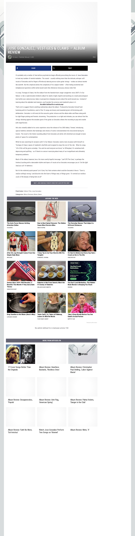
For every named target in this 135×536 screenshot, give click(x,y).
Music (36, 194)
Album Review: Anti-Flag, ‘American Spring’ (49, 401)
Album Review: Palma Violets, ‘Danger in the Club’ (82, 401)
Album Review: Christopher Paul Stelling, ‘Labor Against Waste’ (81, 369)
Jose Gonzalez (82, 75)
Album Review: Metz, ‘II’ (79, 430)
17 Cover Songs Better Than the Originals (19, 368)
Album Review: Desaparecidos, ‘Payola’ (20, 401)
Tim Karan (15, 57)
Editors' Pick (27, 191)
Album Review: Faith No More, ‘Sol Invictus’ (20, 431)
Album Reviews (28, 194)
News (40, 194)
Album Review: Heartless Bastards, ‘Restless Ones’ (49, 368)
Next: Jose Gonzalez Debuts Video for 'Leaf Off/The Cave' (52, 183)
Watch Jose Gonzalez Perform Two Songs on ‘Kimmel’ (51, 431)
